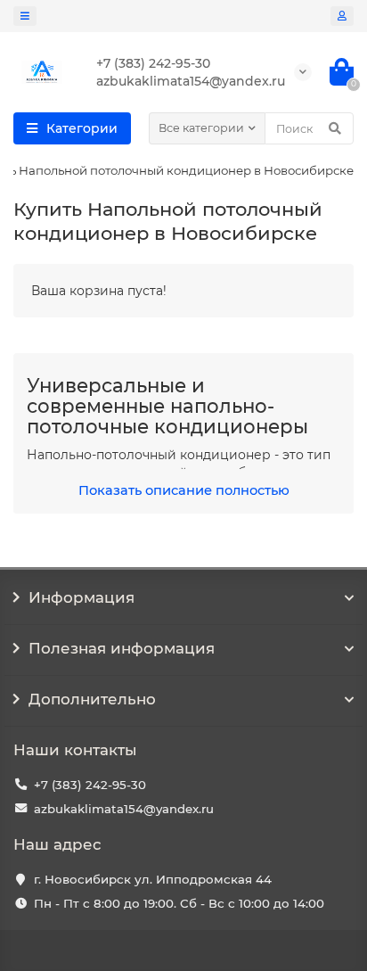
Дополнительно (92, 699)
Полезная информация (122, 648)
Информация (82, 597)
